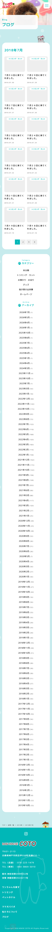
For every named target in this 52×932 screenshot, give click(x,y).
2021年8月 (23, 480)
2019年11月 (24, 587)
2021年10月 (23, 470)
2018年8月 (24, 663)
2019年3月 (24, 627)
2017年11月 (24, 708)
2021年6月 (24, 490)
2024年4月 (24, 363)
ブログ (5, 916)
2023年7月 (24, 383)
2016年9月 (24, 780)
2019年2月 (24, 632)
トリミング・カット (26, 275)
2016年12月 (24, 764)
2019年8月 (24, 602)
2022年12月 (24, 398)
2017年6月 (24, 734)
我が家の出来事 (26, 289)
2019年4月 (24, 622)
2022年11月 (23, 403)
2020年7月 (24, 546)
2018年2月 (24, 693)
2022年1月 (23, 454)
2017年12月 (24, 703)
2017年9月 (24, 719)
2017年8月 (24, 724)
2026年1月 (24, 327)
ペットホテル (8, 897)
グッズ (26, 284)
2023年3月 (24, 388)
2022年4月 (23, 439)
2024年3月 (24, 368)
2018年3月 (24, 688)
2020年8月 (24, 541)
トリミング (7, 892)
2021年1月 (24, 515)
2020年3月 (24, 566)
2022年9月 (24, 414)
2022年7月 (23, 424)
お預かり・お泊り (26, 280)
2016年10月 (24, 775)
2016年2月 (24, 790)
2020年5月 (24, 556)
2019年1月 (24, 637)
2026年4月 (24, 322)
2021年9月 (23, 475)
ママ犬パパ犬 (8, 906)
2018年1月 (24, 698)
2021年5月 (24, 495)
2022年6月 (23, 429)
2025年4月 (24, 353)
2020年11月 (24, 526)
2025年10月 (24, 332)
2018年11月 (24, 648)
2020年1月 (24, 576)
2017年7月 (24, 729)
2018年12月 (24, 642)
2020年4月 (24, 561)
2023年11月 (24, 373)
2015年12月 (24, 795)
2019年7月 (24, 607)
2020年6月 (24, 551)
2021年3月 (23, 505)
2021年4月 (23, 500)
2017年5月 (24, 739)
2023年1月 (24, 393)
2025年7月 (24, 342)
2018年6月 (24, 673)
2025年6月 (24, 347)
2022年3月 (23, 444)
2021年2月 (24, 510)
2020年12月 (24, 520)
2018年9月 (24, 658)
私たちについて (10, 911)
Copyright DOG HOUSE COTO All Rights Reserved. (27, 928)
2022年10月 (23, 408)
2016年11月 (24, 769)
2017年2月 (24, 754)
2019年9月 (24, 597)
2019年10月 (24, 592)
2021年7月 (23, 485)
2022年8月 (24, 419)
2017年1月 (24, 759)
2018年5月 (24, 678)
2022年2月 (23, 449)
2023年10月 (24, 378)
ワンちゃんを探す (11, 887)
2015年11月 (24, 800)
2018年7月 (24, 668)
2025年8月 (24, 337)
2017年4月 (24, 744)
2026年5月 (24, 317)
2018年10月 (24, 653)
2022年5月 (23, 434)
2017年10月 (24, 714)
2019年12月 (24, 581)
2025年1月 (24, 358)
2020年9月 (24, 536)
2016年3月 (24, 785)
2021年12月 (23, 459)
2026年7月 (24, 312)
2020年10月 (24, 531)
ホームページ (26, 294)
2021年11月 (23, 464)
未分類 (26, 270)
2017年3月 (24, 749)
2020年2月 (24, 571)
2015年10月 (24, 805)
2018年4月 (24, 683)
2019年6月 (24, 612)
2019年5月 (24, 617)
